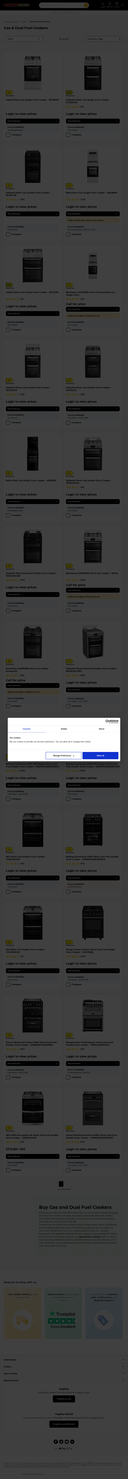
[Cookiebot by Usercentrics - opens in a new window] (107, 721)
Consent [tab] (26, 729)
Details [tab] (64, 729)
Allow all (100, 756)
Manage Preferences (62, 756)
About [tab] (101, 729)
